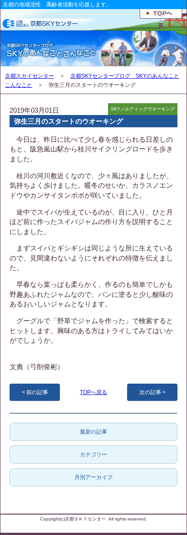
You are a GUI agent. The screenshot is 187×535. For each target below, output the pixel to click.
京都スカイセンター (29, 76)
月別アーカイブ (93, 477)
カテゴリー (93, 454)
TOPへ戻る (93, 392)
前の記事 (37, 392)
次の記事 (150, 392)
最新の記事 (93, 432)
